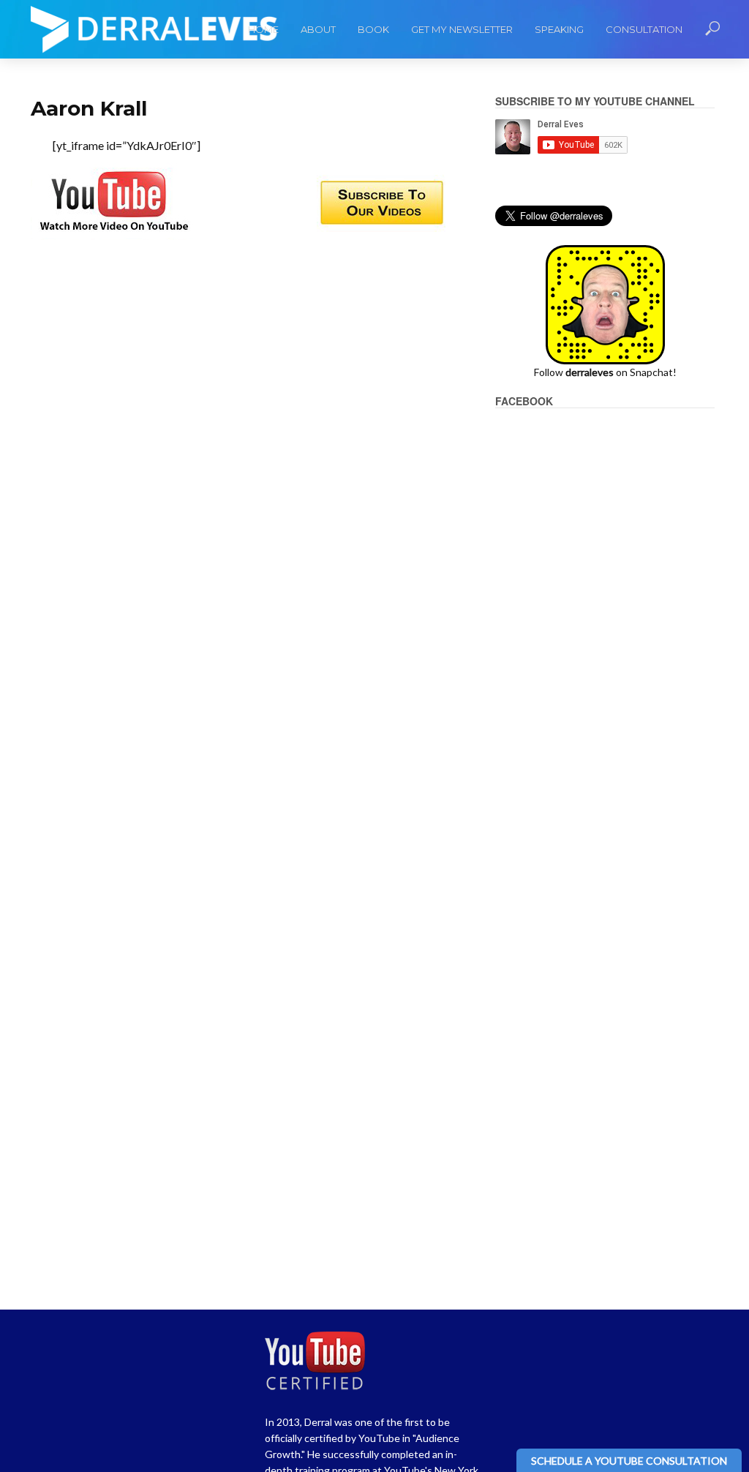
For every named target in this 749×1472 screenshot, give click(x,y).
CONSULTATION (644, 29)
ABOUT (318, 29)
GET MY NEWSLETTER (462, 29)
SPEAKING (559, 29)
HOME (263, 29)
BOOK (373, 29)
